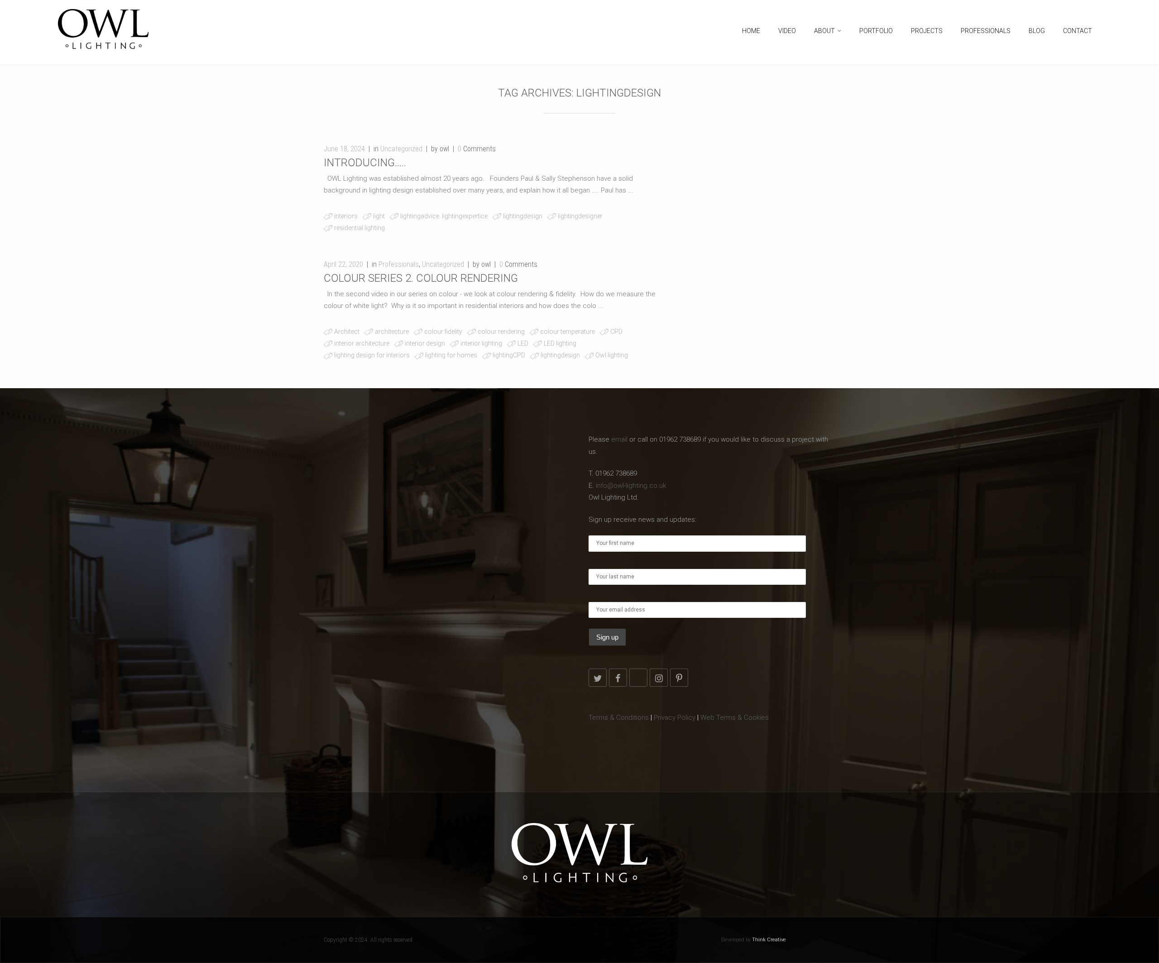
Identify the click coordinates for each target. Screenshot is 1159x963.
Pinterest (679, 678)
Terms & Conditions (619, 717)
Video (787, 30)
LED (522, 343)
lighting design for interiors (372, 355)
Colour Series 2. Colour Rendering (421, 278)
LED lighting (560, 343)
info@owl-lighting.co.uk (631, 486)
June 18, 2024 (344, 148)
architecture (392, 331)
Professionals (986, 30)
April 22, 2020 (343, 264)
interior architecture (361, 343)
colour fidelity (443, 331)
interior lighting (481, 343)
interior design (425, 343)
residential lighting (359, 227)
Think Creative (769, 940)
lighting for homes (451, 355)
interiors (346, 216)
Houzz (638, 678)
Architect (346, 331)
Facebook (618, 678)
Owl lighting (611, 355)
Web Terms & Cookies (734, 717)
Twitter (598, 678)
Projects (927, 30)
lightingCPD (509, 355)
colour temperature (567, 331)
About (824, 30)
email (619, 439)
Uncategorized (401, 148)
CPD (616, 331)
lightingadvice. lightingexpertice (444, 216)
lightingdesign (522, 216)
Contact (1077, 30)
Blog (1037, 30)
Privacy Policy (674, 717)
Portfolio (876, 30)
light (379, 216)
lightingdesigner (580, 216)
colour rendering (501, 331)
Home (751, 30)
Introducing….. (365, 162)
